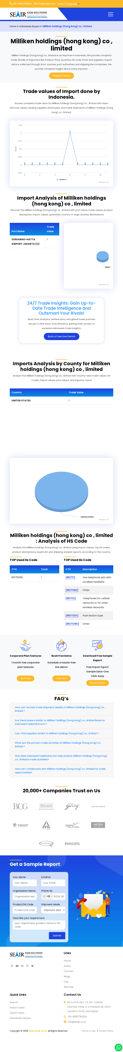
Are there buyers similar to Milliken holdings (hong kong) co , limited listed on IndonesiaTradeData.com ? (60, 722)
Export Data (17, 1013)
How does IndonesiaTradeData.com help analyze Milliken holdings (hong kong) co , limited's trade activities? (61, 757)
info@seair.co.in (77, 1022)
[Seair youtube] (17, 966)
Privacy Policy (106, 1030)
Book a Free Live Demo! (61, 336)
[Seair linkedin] (22, 966)
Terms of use (89, 1030)
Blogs (67, 976)
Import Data (17, 1007)
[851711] (70, 577)
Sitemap (69, 987)
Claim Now (61, 678)
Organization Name (24, 890)
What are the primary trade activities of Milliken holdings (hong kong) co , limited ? (58, 744)
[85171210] (72, 615)
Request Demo (61, 75)
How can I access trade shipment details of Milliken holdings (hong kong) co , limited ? (60, 709)
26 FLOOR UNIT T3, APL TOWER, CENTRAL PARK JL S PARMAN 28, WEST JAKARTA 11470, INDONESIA (89, 1007)
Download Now (97, 683)
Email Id (45, 877)
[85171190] (72, 590)
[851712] (71, 598)
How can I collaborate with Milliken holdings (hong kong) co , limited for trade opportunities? (60, 770)
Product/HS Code (23, 904)
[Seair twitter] (32, 966)
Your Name (19, 877)
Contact (69, 971)
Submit (57, 935)
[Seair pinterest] (27, 966)
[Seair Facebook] (12, 966)
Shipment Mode (50, 904)
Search (14, 1002)
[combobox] (47, 896)
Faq (66, 981)
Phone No (46, 890)
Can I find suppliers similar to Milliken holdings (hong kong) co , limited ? (56, 733)
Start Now (26, 678)
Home (67, 960)
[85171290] (72, 624)
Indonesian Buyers (20, 1018)
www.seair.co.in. (38, 1030)
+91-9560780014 (77, 1016)
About (67, 966)
